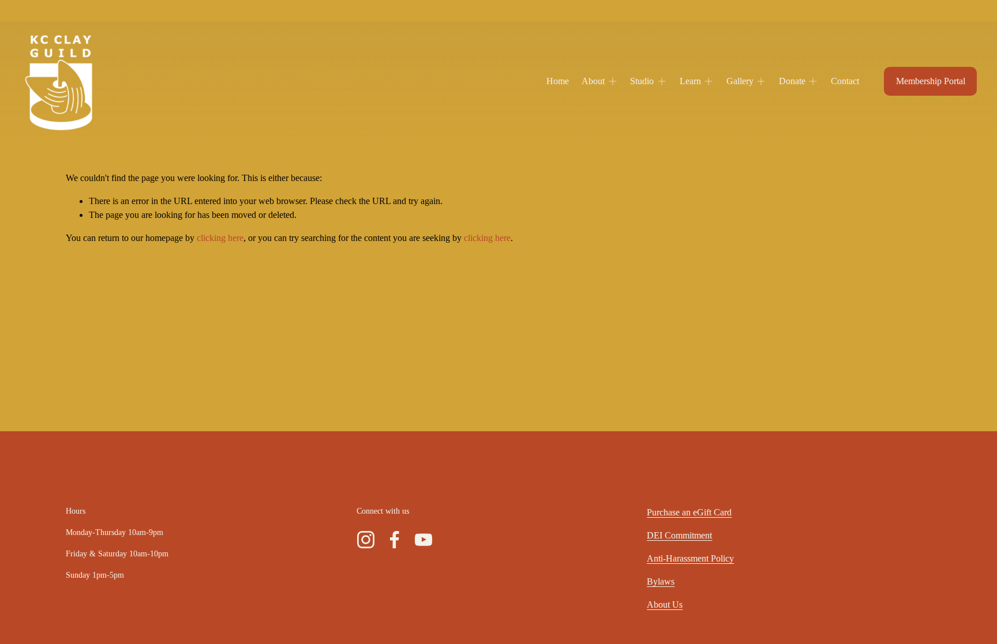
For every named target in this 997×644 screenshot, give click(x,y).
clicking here (220, 238)
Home (557, 81)
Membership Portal (930, 81)
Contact (845, 81)
